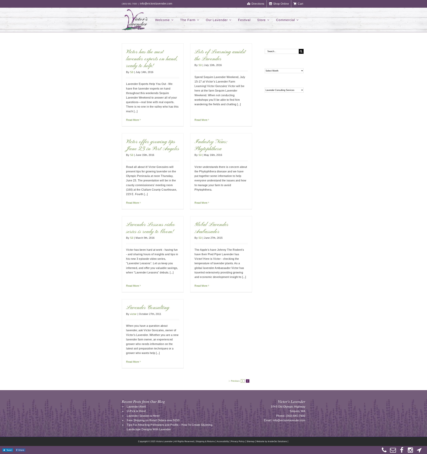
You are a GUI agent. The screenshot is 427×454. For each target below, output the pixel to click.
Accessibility (223, 441)
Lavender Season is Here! (143, 415)
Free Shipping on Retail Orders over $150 (153, 420)
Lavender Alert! (136, 406)
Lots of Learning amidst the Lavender (220, 55)
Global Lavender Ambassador (211, 228)
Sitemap (251, 441)
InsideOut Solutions (277, 441)
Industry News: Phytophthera (210, 145)
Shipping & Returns (205, 441)
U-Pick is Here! (136, 411)
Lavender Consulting (147, 307)
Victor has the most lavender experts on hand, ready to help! (152, 59)
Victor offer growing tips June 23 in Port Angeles (152, 145)
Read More (132, 119)
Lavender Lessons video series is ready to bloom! (150, 228)
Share (21, 449)
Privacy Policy (238, 441)
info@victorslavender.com (156, 3)
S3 (131, 72)
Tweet (9, 449)
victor (133, 314)
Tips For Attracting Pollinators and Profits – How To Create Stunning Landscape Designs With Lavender (169, 427)
